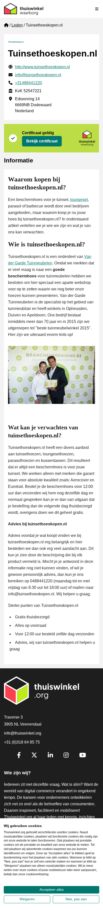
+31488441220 (28, 83)
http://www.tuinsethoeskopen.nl (42, 67)
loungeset (79, 199)
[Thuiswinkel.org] (23, 9)
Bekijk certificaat (42, 141)
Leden (17, 25)
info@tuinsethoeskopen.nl (38, 75)
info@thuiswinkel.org (22, 733)
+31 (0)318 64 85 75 (22, 742)
